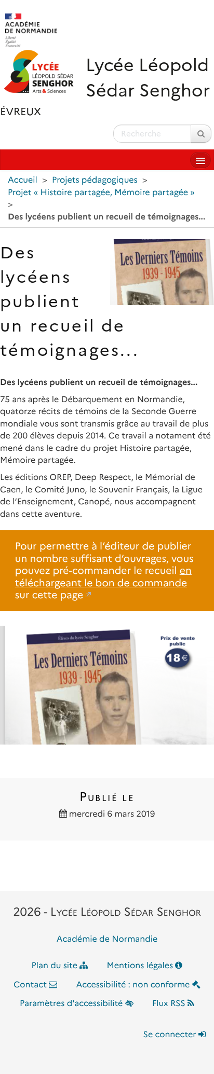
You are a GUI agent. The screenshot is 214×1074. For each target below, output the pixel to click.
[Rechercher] (201, 134)
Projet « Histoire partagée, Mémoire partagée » (101, 193)
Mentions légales (141, 966)
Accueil (22, 180)
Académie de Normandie (107, 939)
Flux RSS (170, 1004)
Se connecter (170, 1035)
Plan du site (56, 966)
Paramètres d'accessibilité (72, 1004)
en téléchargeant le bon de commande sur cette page (103, 582)
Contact (31, 985)
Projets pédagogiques (95, 180)
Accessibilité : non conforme (134, 985)
